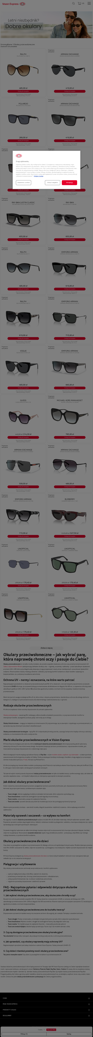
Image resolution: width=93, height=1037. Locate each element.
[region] (46, 169)
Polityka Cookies (38, 176)
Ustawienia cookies (23, 182)
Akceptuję (69, 182)
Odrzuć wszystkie (52, 182)
